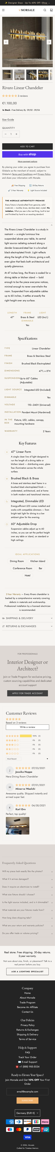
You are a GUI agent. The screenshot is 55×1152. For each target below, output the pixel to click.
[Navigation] (3, 10)
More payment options (27, 161)
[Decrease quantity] (5, 134)
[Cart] (51, 10)
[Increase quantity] (16, 134)
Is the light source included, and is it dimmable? (25, 902)
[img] (23, 768)
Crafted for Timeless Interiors (27, 1148)
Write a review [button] (27, 727)
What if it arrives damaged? (15, 879)
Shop (44, 2)
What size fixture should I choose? (18, 894)
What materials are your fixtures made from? (23, 910)
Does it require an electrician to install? (20, 886)
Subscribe (27, 1100)
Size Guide (8, 119)
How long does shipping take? (16, 917)
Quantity (8, 128)
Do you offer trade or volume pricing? (20, 933)
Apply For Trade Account (27, 693)
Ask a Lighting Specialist (27, 971)
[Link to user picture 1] (17, 825)
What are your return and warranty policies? (23, 925)
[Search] (45, 10)
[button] (6, 42)
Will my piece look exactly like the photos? (22, 871)
